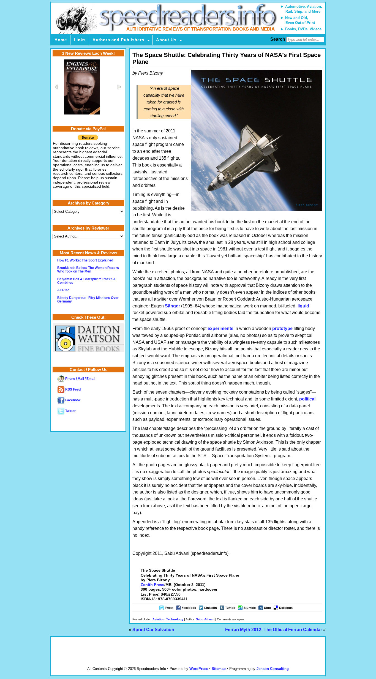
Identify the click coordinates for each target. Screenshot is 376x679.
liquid (303, 306)
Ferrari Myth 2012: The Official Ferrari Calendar (273, 629)
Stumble (250, 607)
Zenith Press (152, 584)
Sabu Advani (205, 619)
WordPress (198, 669)
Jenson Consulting (273, 669)
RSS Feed (72, 389)
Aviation (158, 619)
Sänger (172, 306)
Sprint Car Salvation (153, 629)
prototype (282, 328)
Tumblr (230, 607)
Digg (267, 607)
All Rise (63, 290)
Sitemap (219, 669)
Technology (174, 619)
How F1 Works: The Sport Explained (85, 260)
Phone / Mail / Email (79, 378)
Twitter (70, 411)
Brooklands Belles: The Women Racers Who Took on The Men (88, 269)
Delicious (286, 607)
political (307, 399)
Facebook (189, 607)
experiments (220, 328)
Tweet (169, 607)
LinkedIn (210, 607)
